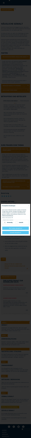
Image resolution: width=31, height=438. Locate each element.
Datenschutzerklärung (7, 215)
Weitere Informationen (6, 217)
